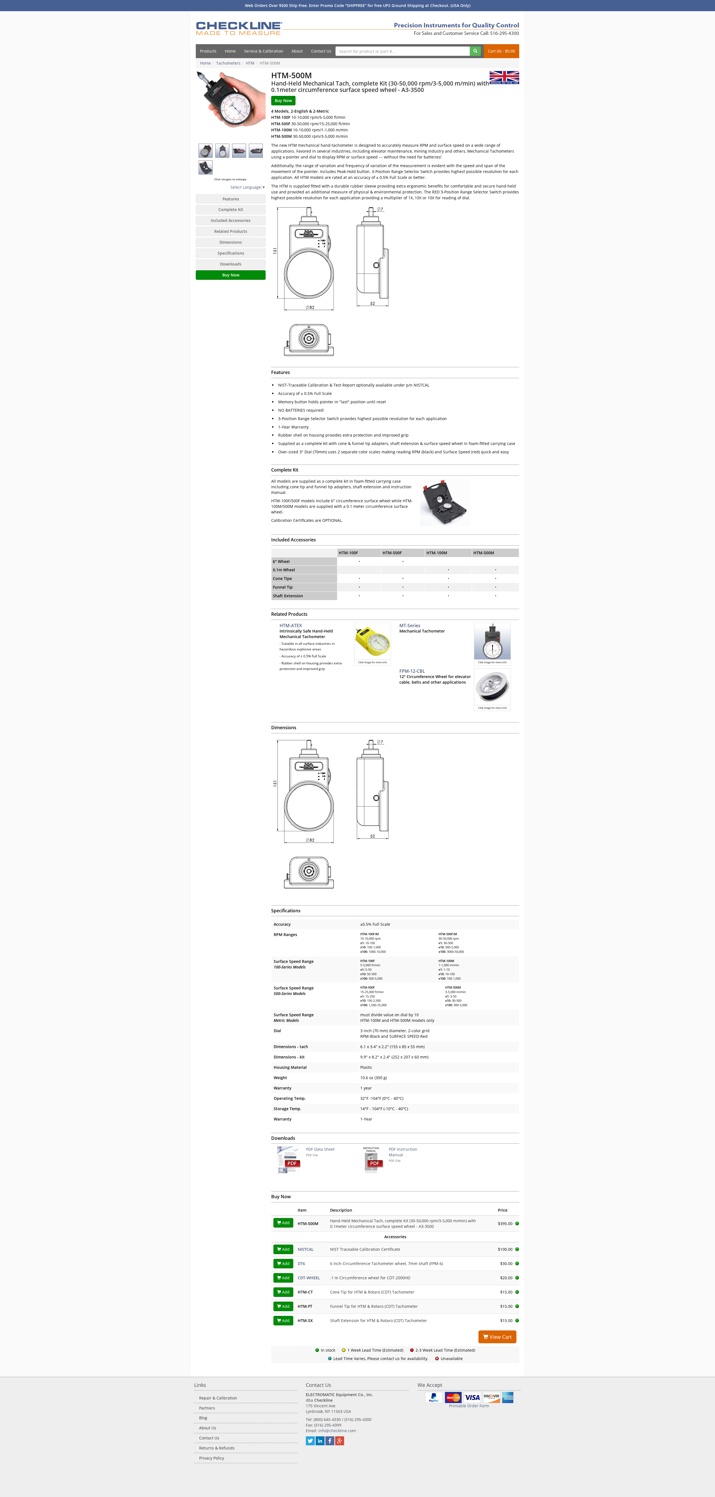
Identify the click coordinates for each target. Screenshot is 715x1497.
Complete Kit (230, 209)
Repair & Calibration (218, 1398)
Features (231, 199)
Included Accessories (231, 220)
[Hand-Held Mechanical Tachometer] (231, 106)
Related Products (230, 231)
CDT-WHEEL (309, 1277)
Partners (207, 1408)
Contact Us (321, 51)
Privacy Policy (211, 1458)
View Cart (500, 1336)
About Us (207, 1427)
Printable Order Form (469, 1405)
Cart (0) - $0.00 (501, 51)
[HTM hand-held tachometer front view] (223, 150)
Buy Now (230, 275)
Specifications (231, 253)
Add (285, 1222)
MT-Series (409, 625)
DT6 (301, 1263)
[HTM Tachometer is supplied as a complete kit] (206, 167)
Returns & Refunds (217, 1448)
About (297, 51)
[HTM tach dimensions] (395, 813)
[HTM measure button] (256, 150)
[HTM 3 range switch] (239, 150)
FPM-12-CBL (412, 671)
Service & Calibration (263, 51)
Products (208, 51)
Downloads (230, 264)
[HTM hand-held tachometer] (206, 150)
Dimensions (231, 242)
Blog (203, 1417)
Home (230, 51)
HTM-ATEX (291, 625)
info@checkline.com (337, 1430)
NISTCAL (306, 1249)
